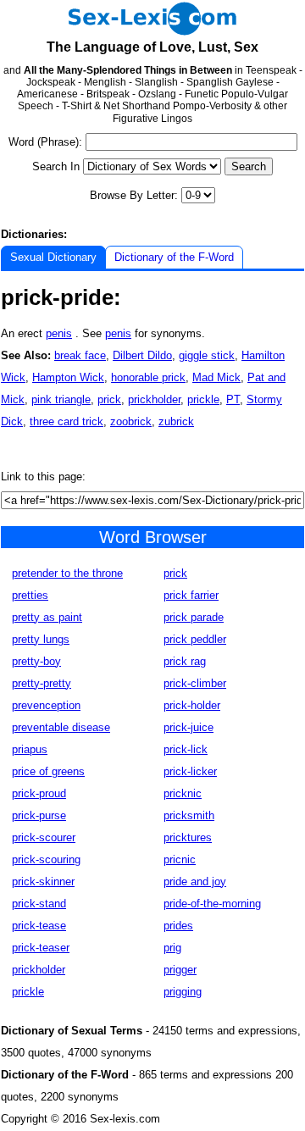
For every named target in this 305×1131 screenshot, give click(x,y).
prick (109, 399)
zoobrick (131, 421)
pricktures (188, 837)
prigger (180, 969)
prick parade (194, 617)
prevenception (46, 705)
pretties (30, 595)
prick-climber (195, 683)
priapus (29, 749)
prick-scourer (43, 837)
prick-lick (186, 749)
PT (233, 399)
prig (172, 947)
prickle (203, 399)
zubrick (176, 421)
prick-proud (39, 793)
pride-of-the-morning (212, 903)
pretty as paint (47, 617)
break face (80, 355)
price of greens (48, 771)
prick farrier (191, 595)
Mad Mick (216, 377)
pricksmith (189, 815)
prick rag (185, 661)
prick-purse (39, 815)
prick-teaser (40, 947)
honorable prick (148, 377)
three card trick (66, 421)
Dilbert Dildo (142, 355)
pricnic (180, 859)
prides (178, 925)
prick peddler (195, 639)
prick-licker (190, 771)
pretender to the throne (67, 573)
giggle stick (207, 355)
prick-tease (39, 925)
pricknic (183, 793)
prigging (183, 991)
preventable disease (61, 727)
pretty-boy (36, 661)
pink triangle (61, 399)
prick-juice (189, 727)
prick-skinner (43, 881)
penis (59, 333)
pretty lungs (40, 639)
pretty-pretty (41, 683)
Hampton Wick (68, 377)
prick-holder (192, 705)
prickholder (154, 399)
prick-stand (39, 903)
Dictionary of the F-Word (174, 257)
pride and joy (195, 881)
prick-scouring (46, 859)
